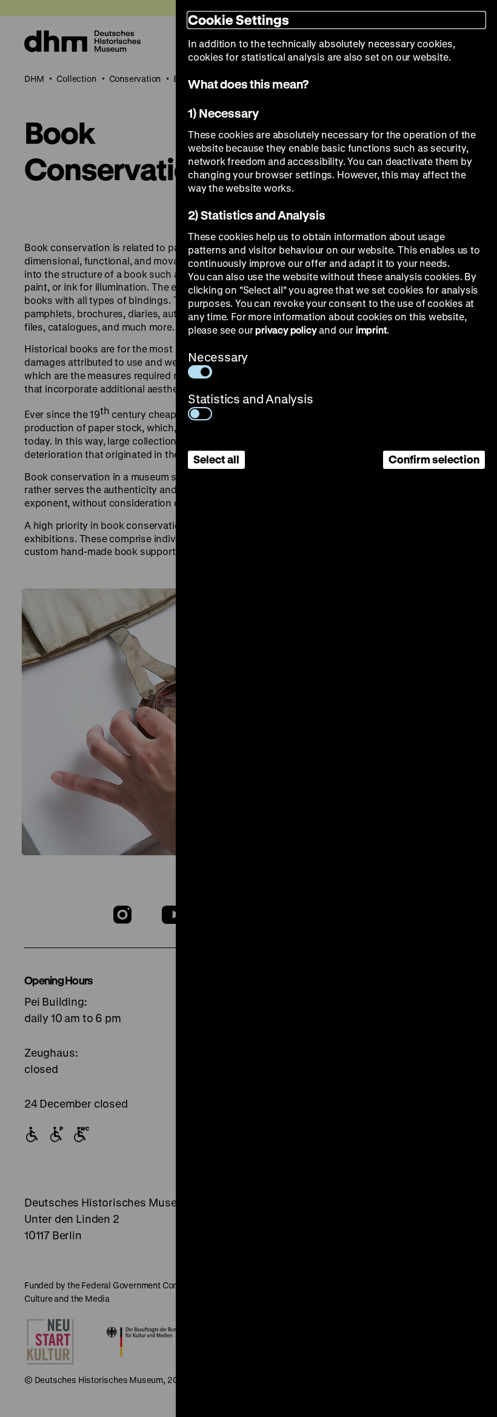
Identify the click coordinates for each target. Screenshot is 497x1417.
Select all (216, 459)
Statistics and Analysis (250, 399)
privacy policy (285, 329)
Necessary (218, 357)
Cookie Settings (238, 19)
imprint (371, 329)
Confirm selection (434, 459)
